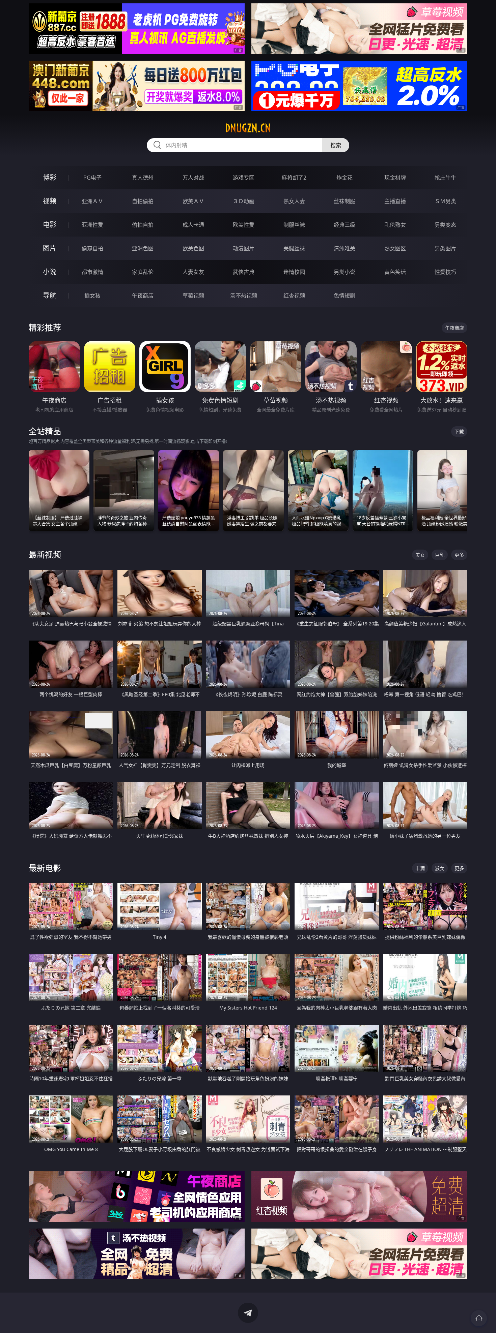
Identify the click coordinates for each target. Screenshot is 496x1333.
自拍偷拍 (143, 201)
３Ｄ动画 (243, 201)
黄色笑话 (395, 272)
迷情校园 (294, 272)
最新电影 (45, 867)
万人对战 (193, 177)
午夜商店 (143, 295)
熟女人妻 (294, 201)
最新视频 (45, 554)
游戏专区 (243, 177)
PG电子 (92, 177)
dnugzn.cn (248, 128)
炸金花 (344, 177)
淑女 (439, 868)
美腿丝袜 (294, 248)
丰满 (420, 868)
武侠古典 (243, 272)
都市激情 (92, 272)
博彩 (49, 177)
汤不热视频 (243, 295)
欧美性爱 (243, 224)
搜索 (335, 145)
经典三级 (344, 224)
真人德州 (143, 177)
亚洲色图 (143, 248)
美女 (420, 555)
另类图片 (445, 248)
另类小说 (344, 272)
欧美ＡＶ (193, 201)
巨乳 (439, 555)
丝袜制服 (344, 201)
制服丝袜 (294, 224)
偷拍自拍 (143, 224)
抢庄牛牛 (445, 177)
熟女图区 (395, 248)
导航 (49, 295)
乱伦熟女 (395, 224)
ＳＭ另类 (445, 201)
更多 (459, 555)
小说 (49, 271)
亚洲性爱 (92, 224)
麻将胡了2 (294, 177)
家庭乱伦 (143, 272)
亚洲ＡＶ (92, 201)
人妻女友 (193, 272)
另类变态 (445, 224)
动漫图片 (243, 248)
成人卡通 (193, 224)
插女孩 (92, 295)
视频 (49, 201)
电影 (49, 224)
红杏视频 (294, 295)
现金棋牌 (395, 177)
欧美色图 (193, 248)
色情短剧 (344, 295)
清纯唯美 (344, 248)
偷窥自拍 (92, 248)
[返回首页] (479, 1318)
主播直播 (395, 201)
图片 (49, 248)
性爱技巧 (445, 272)
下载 (459, 431)
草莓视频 (193, 295)
